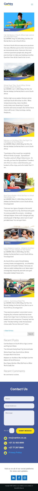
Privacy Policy (15, 452)
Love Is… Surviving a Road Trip (14, 301)
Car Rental (28, 199)
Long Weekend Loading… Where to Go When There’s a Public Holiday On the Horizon (19, 249)
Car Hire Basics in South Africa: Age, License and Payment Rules (19, 36)
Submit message (25, 431)
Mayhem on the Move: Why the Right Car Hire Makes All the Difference (18, 141)
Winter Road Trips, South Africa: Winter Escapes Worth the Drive (17, 86)
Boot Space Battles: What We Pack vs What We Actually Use (19, 196)
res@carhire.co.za (17, 438)
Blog (22, 38)
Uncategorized (8, 204)
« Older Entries (8, 330)
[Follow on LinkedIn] (13, 477)
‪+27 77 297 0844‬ (16, 447)
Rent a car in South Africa (17, 41)
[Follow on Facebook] (19, 477)
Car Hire (27, 38)
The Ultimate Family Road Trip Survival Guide (18, 349)
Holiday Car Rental (14, 91)
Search (30, 334)
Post (22, 305)
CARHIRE (8, 38)
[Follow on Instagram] (24, 477)
